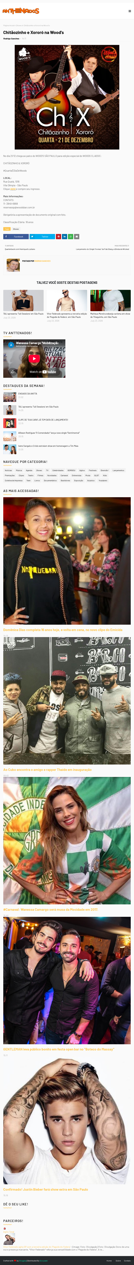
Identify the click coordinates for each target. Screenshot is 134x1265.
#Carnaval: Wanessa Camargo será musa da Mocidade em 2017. (50, 909)
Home (109, 1260)
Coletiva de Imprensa (13, 480)
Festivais (93, 470)
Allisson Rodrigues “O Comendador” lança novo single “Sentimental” (49, 433)
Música (19, 470)
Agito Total (8, 1231)
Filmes (40, 475)
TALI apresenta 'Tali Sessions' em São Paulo (23, 313)
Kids (105, 475)
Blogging (22, 1260)
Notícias (8, 470)
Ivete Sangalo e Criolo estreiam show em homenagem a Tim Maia (48, 446)
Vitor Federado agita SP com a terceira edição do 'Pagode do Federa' (36, 1246)
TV (47, 470)
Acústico (91, 480)
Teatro (31, 475)
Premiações (10, 475)
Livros (37, 480)
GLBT (96, 475)
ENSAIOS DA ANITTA (27, 393)
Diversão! (105, 470)
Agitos (82, 470)
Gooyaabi (44, 1260)
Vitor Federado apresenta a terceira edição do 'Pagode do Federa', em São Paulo (67, 315)
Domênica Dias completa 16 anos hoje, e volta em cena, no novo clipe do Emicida (62, 630)
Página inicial (8, 25)
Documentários (50, 480)
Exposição (78, 480)
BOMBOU (71, 470)
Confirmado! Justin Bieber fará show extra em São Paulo (45, 1189)
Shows (19, 25)
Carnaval (64, 475)
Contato (127, 1260)
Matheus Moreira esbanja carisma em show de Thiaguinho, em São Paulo (110, 315)
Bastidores (65, 480)
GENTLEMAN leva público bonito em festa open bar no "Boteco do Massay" (58, 1049)
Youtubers (103, 480)
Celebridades (58, 470)
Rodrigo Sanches (11, 38)
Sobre (118, 1260)
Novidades (52, 475)
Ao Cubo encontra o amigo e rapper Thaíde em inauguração (47, 769)
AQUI (13, 188)
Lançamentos (118, 470)
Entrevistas (76, 475)
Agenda (29, 470)
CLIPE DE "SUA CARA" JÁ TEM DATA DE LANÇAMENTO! (43, 419)
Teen (28, 480)
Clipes (21, 475)
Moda (87, 475)
